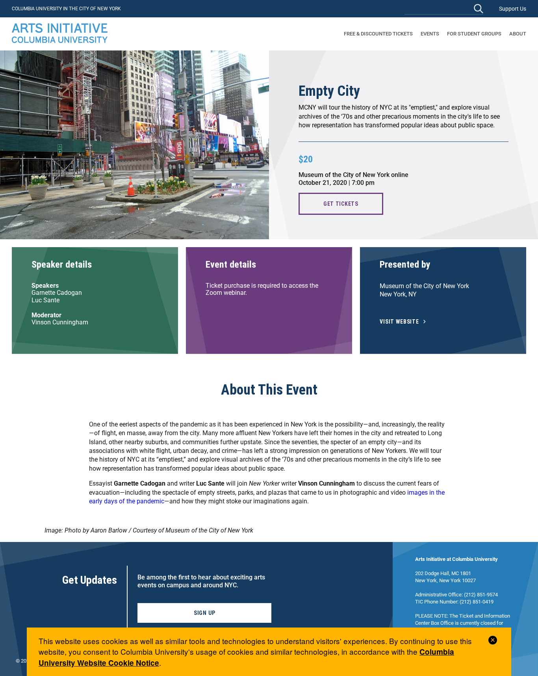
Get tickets (340, 204)
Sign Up (204, 613)
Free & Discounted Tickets (378, 34)
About (517, 34)
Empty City (329, 91)
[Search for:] (443, 8)
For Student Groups (474, 34)
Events (430, 34)
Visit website (399, 322)
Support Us (512, 9)
